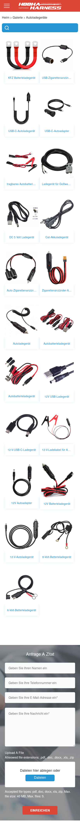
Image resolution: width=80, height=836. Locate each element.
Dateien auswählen (40, 778)
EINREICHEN (40, 810)
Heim (5, 17)
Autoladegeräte (36, 17)
